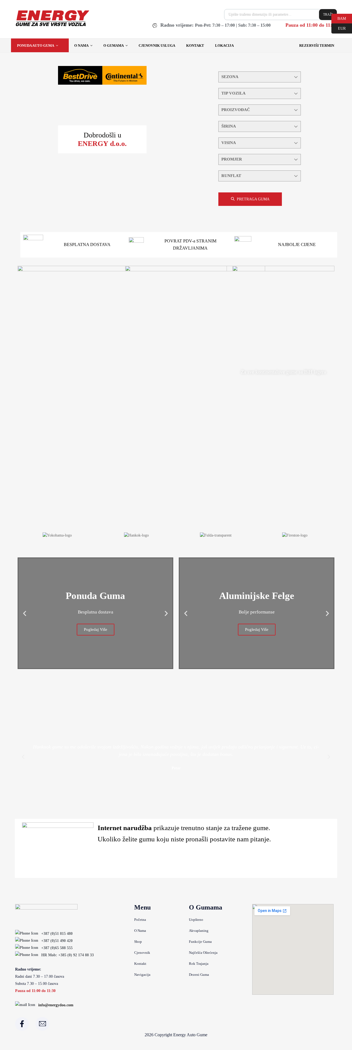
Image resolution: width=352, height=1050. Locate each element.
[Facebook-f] (22, 1024)
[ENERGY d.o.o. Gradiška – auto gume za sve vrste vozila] (52, 26)
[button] (24, 613)
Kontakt (195, 45)
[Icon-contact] (42, 1024)
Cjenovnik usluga (157, 45)
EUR (338, 28)
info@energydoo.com (55, 1005)
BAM (338, 18)
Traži (328, 14)
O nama (81, 45)
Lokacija (224, 45)
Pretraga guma (253, 199)
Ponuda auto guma (35, 45)
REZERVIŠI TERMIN (316, 45)
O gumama (113, 45)
